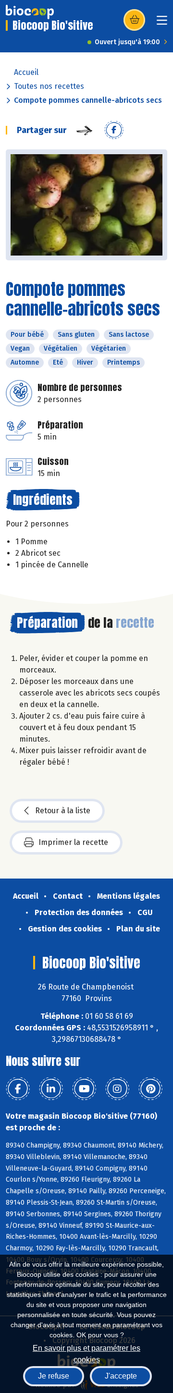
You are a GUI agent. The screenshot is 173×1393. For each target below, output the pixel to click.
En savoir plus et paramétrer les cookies (86, 1353)
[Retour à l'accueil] (30, 12)
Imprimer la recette (73, 842)
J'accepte (121, 1376)
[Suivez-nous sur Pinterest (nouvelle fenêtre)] (150, 1089)
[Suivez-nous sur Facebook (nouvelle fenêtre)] (18, 1089)
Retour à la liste (62, 810)
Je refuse (53, 1376)
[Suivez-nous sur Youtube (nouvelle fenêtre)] (84, 1089)
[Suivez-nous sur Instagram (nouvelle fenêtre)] (117, 1089)
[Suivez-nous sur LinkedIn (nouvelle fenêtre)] (51, 1089)
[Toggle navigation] (162, 23)
